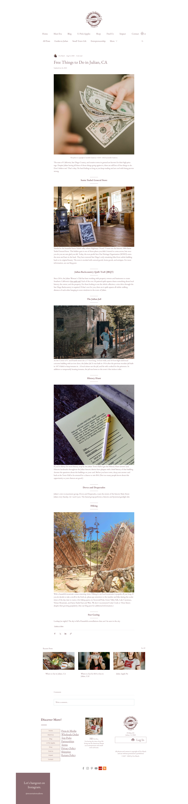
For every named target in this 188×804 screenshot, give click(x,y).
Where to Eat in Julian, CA (55, 673)
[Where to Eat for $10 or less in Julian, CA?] (94, 661)
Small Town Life (79, 41)
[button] (144, 33)
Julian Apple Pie (122, 673)
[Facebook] (83, 768)
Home (51, 731)
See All (143, 648)
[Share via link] (71, 634)
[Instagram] (87, 768)
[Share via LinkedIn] (65, 634)
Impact (50, 755)
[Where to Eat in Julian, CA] (59, 661)
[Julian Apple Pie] (129, 661)
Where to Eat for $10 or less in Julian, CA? (92, 674)
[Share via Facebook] (55, 634)
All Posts (46, 41)
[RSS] (104, 768)
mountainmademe (35, 793)
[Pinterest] (92, 768)
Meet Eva (51, 735)
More (112, 41)
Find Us (50, 751)
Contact (50, 759)
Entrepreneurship (98, 41)
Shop (50, 747)
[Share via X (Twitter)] (60, 634)
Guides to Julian (61, 41)
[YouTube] (96, 768)
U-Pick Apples (50, 743)
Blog (50, 739)
